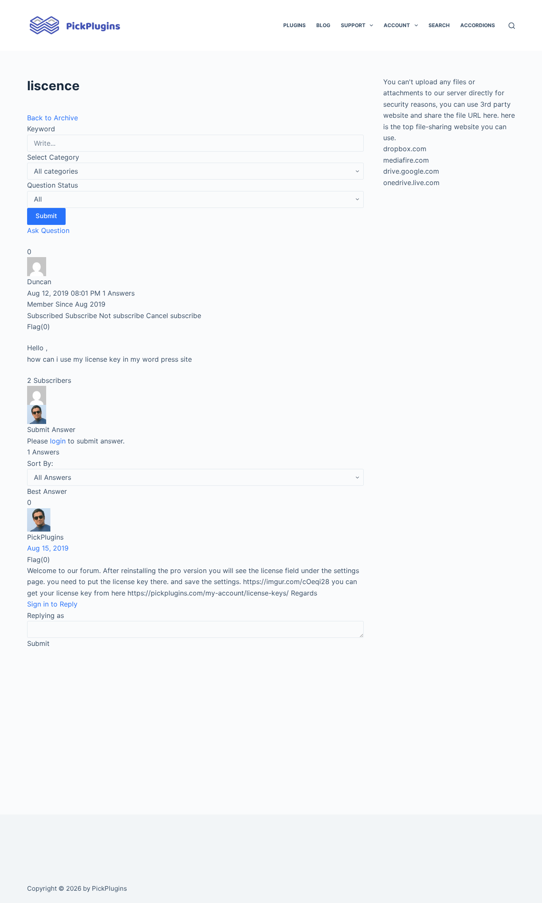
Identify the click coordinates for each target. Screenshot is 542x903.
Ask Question (48, 230)
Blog (323, 25)
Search (439, 25)
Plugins (294, 25)
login (58, 441)
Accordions (477, 25)
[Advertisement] (195, 719)
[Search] (512, 25)
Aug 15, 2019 (48, 548)
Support (353, 25)
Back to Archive (52, 118)
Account (397, 25)
